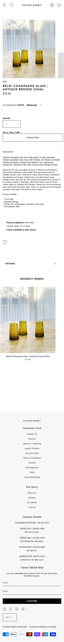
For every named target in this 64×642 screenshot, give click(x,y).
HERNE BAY (25, 529)
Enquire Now (33, 137)
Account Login (32, 453)
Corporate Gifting (32, 477)
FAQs (32, 472)
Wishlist (32, 463)
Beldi (5, 82)
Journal (32, 507)
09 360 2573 (43, 523)
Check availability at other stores (21, 230)
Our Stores (32, 502)
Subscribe (32, 601)
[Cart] (59, 5)
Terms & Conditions (32, 458)
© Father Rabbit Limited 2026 (15, 627)
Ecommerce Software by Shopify (42, 627)
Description (8, 152)
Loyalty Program (32, 448)
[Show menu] (4, 5)
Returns (32, 439)
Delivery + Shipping (32, 444)
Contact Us (32, 434)
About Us (32, 493)
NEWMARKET (25, 547)
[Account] (52, 5)
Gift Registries (32, 467)
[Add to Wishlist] (32, 242)
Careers (32, 498)
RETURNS (10, 264)
